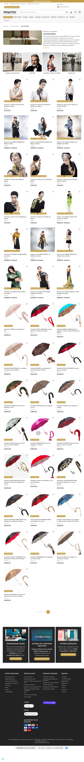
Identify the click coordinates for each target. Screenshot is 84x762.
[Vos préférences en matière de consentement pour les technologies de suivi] (2, 759)
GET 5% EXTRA (42, 387)
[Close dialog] (58, 367)
